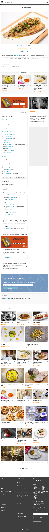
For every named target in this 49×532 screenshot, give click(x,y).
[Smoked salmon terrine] (40, 433)
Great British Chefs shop (22, 492)
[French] (24, 316)
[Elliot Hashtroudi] (8, 316)
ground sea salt (9, 146)
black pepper (8, 148)
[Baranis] (12, 453)
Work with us (19, 485)
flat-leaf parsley (9, 138)
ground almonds (7, 152)
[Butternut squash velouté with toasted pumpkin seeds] (40, 79)
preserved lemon (9, 165)
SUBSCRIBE (10, 288)
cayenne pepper (10, 150)
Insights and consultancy (22, 488)
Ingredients (3, 494)
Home (2, 482)
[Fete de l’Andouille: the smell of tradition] (36, 375)
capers (7, 161)
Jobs (18, 506)
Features (2, 501)
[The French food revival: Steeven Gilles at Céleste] (12, 334)
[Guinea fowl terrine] (40, 394)
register (10, 298)
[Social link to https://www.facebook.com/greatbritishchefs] (34, 481)
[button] (47, 2)
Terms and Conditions (21, 516)
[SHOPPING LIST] (25, 112)
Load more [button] (24, 468)
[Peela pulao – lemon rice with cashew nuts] (8, 79)
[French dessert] (40, 316)
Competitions (3, 507)
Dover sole (5, 121)
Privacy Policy (20, 513)
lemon (5, 128)
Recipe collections (4, 497)
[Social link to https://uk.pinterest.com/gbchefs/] (36, 481)
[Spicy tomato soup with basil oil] (24, 79)
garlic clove (6, 142)
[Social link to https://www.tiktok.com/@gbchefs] (42, 481)
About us (19, 503)
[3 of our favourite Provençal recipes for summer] (24, 433)
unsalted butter (10, 134)
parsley (8, 169)
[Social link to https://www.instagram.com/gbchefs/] (38, 481)
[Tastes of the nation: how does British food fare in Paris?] (36, 413)
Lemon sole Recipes (15, 66)
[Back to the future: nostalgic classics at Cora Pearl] (40, 355)
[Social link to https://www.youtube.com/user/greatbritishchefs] (40, 481)
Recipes (2, 485)
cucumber (8, 173)
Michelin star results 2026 (6, 491)
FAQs (18, 500)
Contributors (19, 509)
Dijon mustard (9, 136)
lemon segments (9, 167)
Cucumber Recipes (15, 69)
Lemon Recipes (5, 69)
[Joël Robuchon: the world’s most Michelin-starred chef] (8, 355)
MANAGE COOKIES (24, 529)
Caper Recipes (5, 66)
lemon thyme (8, 144)
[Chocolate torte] (8, 433)
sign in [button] (6, 298)
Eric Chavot (25, 9)
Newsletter (3, 510)
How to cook (3, 504)
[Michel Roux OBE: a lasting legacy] (24, 394)
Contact (18, 482)
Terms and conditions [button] (6, 290)
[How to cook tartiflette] (12, 413)
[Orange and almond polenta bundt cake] (36, 453)
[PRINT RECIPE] (23, 112)
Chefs (2, 488)
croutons (7, 171)
